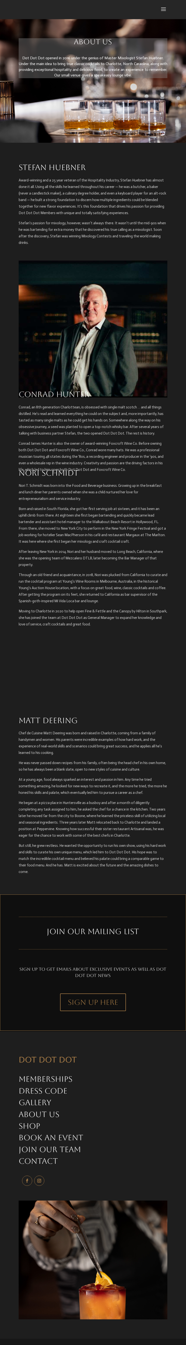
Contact (38, 1161)
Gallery (35, 1102)
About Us (39, 1114)
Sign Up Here (93, 1002)
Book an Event (51, 1137)
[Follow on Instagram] (39, 1181)
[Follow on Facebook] (27, 1181)
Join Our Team (50, 1149)
